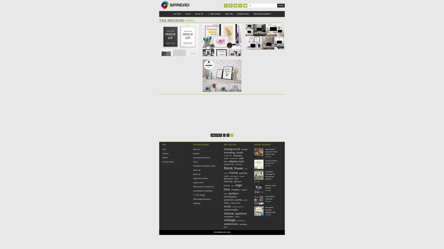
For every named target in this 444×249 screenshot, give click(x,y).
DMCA (165, 158)
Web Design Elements (262, 14)
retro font (235, 203)
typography (228, 217)
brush (240, 152)
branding (229, 152)
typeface (240, 213)
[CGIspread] (175, 10)
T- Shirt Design (214, 14)
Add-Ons (229, 14)
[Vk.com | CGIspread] (245, 5)
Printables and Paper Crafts (204, 166)
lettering (228, 181)
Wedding (196, 203)
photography (230, 196)
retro (226, 203)
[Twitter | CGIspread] (231, 5)
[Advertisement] (179, 114)
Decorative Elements (201, 158)
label (236, 179)
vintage (229, 220)
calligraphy (237, 155)
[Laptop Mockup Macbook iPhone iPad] (264, 49)
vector (237, 217)
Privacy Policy (168, 162)
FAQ (164, 149)
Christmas (233, 158)
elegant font (229, 164)
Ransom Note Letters (270, 186)
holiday (241, 176)
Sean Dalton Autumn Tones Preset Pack (271, 151)
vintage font (241, 221)
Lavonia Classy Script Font (271, 162)
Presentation (243, 14)
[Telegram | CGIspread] (235, 5)
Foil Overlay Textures (270, 197)
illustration (228, 179)
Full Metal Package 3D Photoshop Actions (270, 175)
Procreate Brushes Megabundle (270, 209)
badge (244, 149)
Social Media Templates (203, 191)
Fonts (188, 14)
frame (233, 173)
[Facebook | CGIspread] (226, 5)
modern (235, 189)
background (232, 149)
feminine (239, 164)
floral (228, 168)
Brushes (196, 153)
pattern (234, 193)
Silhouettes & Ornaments (203, 187)
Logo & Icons (198, 182)
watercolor (231, 224)
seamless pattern (238, 207)
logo (232, 186)
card (226, 158)
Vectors (177, 14)
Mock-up (199, 14)
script (227, 206)
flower (238, 168)
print (245, 200)
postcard (229, 199)
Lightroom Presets (200, 178)
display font (236, 161)
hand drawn (234, 176)
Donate (166, 153)
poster (238, 199)
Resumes (197, 174)
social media (231, 209)
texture (228, 213)
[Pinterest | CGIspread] (240, 5)
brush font (227, 156)
